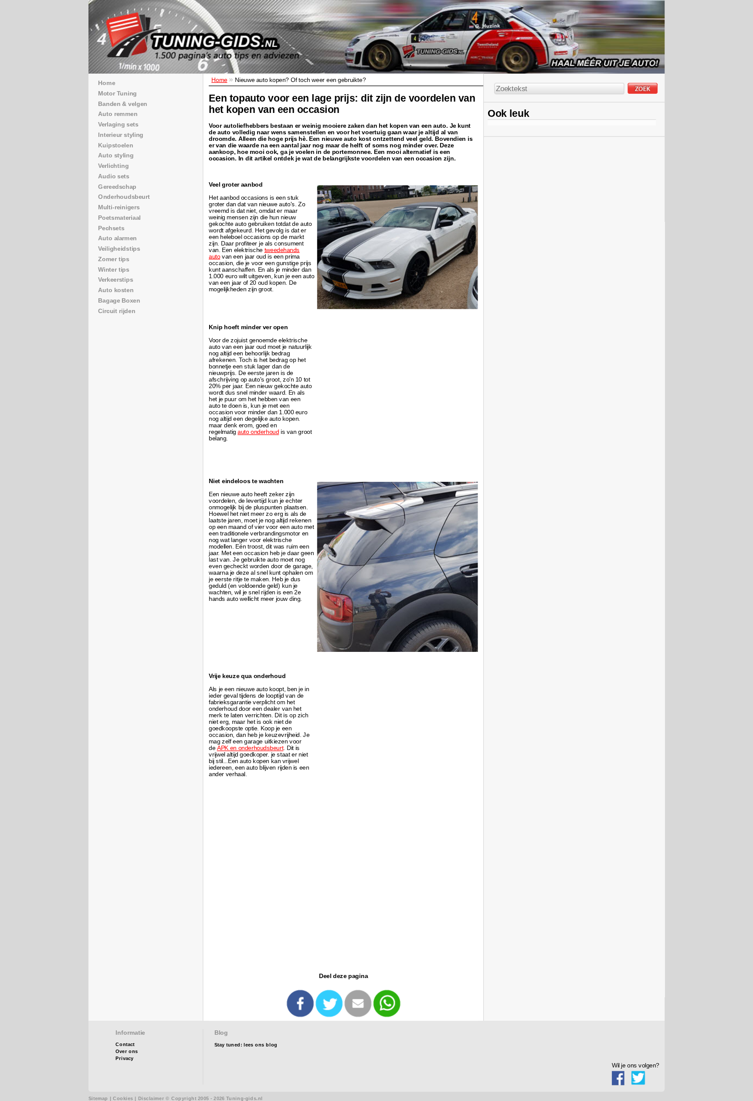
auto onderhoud (258, 432)
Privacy (124, 1058)
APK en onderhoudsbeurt (250, 748)
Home (219, 79)
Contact (125, 1044)
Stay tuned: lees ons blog (246, 1045)
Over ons (126, 1051)
